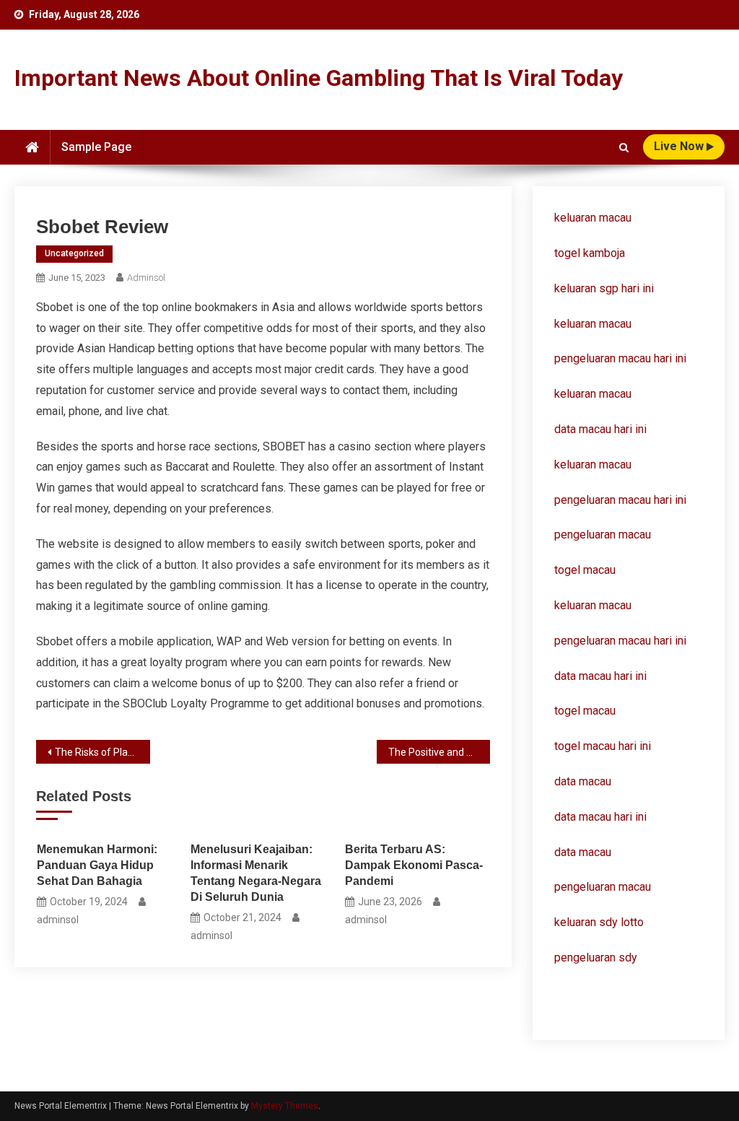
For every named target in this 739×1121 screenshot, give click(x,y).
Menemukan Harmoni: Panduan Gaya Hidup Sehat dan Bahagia (97, 865)
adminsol (146, 277)
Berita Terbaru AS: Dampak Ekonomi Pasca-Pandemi (414, 865)
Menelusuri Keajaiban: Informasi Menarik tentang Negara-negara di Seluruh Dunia (256, 873)
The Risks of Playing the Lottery (102, 752)
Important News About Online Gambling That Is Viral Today (318, 78)
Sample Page (96, 147)
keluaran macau (592, 324)
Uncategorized (74, 253)
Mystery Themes (284, 1106)
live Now (680, 146)
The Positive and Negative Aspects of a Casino (439, 752)
